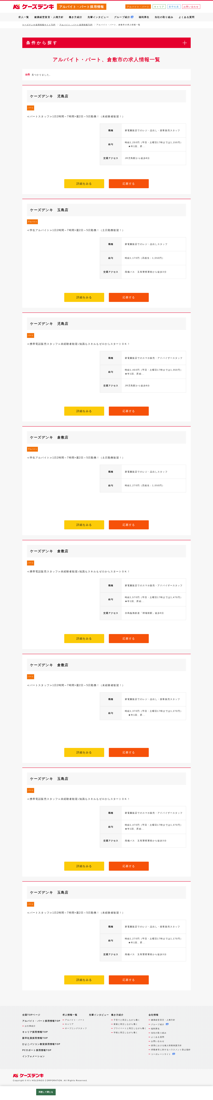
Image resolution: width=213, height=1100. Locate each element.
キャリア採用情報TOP (35, 1032)
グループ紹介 (122, 17)
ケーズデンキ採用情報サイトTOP (39, 25)
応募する (129, 183)
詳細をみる (84, 183)
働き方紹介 (75, 17)
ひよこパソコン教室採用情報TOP (41, 1044)
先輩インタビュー (98, 17)
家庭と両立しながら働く (126, 1024)
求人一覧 (23, 17)
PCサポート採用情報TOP (36, 1050)
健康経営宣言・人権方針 (49, 17)
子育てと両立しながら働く (127, 1020)
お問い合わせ (191, 6)
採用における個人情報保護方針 (166, 1045)
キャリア (159, 6)
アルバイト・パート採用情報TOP (76, 25)
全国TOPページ (31, 1015)
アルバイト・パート (138, 6)
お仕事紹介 (30, 1026)
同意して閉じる (46, 1092)
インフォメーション (33, 1056)
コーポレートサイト (161, 1054)
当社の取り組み (164, 17)
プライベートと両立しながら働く (130, 1028)
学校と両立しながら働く (126, 1032)
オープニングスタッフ (76, 1028)
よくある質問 (187, 17)
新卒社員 (174, 6)
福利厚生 (144, 17)
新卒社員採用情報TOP (35, 1038)
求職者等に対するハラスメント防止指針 (171, 1050)
